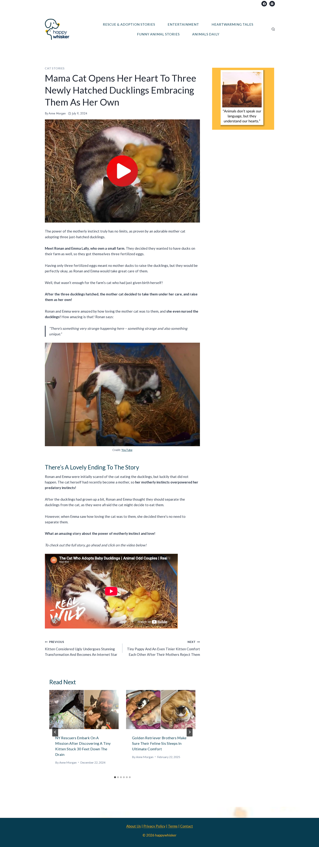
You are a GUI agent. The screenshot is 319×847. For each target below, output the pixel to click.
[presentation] (84, 709)
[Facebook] (264, 3)
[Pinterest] (272, 3)
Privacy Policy (154, 826)
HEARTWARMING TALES (232, 24)
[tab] (115, 777)
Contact (186, 826)
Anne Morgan (57, 113)
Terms (173, 826)
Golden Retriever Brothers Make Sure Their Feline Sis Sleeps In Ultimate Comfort (159, 743)
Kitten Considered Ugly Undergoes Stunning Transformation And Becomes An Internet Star (81, 648)
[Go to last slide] (55, 732)
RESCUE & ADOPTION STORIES (129, 24)
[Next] (190, 732)
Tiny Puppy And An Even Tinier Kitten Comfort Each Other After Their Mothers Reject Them (163, 648)
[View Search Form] (273, 29)
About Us (133, 826)
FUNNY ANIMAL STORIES (158, 34)
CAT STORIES (55, 68)
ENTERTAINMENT (183, 24)
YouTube (126, 450)
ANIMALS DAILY (205, 34)
